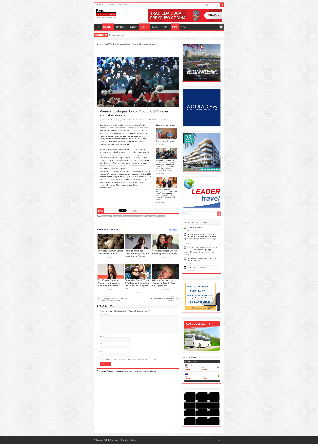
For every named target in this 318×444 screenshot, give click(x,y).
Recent (186, 222)
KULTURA (133, 27)
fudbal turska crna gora (133, 216)
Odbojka (149, 119)
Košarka (142, 119)
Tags (213, 222)
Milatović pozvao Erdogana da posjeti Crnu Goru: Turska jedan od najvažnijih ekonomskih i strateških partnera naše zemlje (166, 194)
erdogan (117, 216)
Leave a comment (107, 121)
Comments (205, 222)
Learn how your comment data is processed (140, 371)
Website (102, 351)
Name (102, 336)
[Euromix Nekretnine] (201, 152)
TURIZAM (164, 27)
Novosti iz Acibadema (165, 141)
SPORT (174, 27)
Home (98, 26)
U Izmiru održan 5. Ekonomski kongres (162, 299)
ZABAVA (155, 27)
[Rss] (205, 4)
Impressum (114, 440)
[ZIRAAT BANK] (185, 15)
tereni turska (151, 216)
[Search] (222, 5)
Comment (104, 314)
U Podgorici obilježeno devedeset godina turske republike (114, 299)
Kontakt (126, 5)
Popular (195, 222)
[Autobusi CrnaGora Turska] (202, 335)
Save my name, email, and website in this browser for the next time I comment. (130, 359)
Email (102, 344)
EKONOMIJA (107, 27)
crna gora (107, 216)
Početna (111, 5)
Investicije (136, 119)
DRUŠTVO (144, 27)
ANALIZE (184, 27)
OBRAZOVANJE (121, 27)
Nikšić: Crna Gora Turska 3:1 (197, 267)
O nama (119, 5)
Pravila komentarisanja (129, 440)
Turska (166, 119)
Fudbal (130, 119)
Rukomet (155, 119)
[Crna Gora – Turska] (106, 13)
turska (161, 216)
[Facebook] (207, 4)
